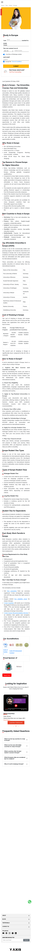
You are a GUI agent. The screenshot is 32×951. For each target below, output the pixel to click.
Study (10, 5)
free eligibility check (20, 599)
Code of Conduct (5, 652)
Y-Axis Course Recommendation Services (16, 613)
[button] (16, 703)
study (5, 43)
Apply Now (7, 675)
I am (4, 40)
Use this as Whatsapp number (14, 54)
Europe (15, 5)
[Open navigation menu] (2, 2)
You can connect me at (10, 48)
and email (6, 57)
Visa (7, 5)
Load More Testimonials (16, 722)
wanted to (25, 40)
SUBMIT (16, 66)
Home (2, 5)
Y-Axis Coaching (9, 603)
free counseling (12, 591)
